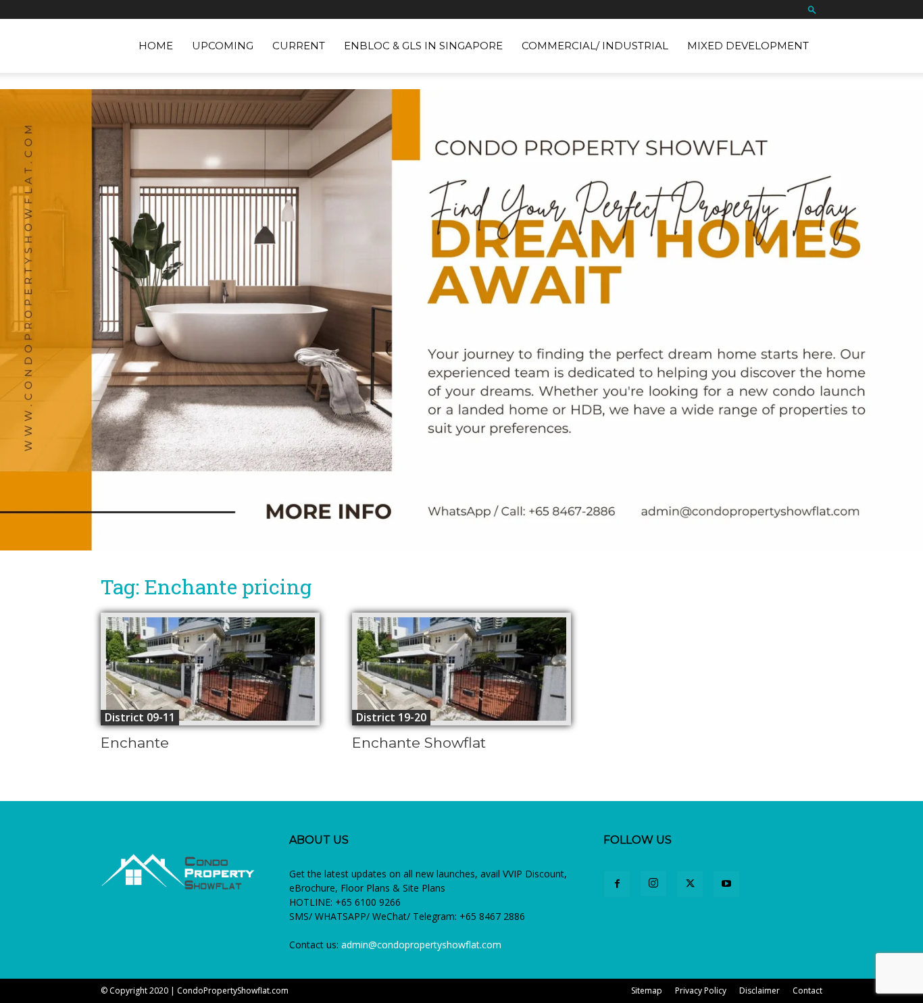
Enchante (135, 742)
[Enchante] (210, 669)
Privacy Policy (700, 990)
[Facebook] (616, 884)
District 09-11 (140, 717)
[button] (812, 9)
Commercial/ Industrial (595, 45)
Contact (807, 990)
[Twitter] (689, 884)
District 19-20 (391, 717)
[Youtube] (726, 884)
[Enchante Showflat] (461, 669)
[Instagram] (653, 883)
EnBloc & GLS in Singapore (423, 45)
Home (156, 45)
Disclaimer (759, 990)
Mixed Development (748, 45)
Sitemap (646, 990)
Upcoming (222, 45)
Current (298, 45)
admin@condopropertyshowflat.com (421, 944)
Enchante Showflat (419, 742)
